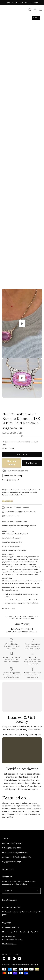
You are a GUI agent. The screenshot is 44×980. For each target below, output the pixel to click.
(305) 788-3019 (8, 936)
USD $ (17, 954)
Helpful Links (8, 869)
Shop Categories (9, 899)
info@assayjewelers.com (12, 939)
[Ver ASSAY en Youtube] (19, 958)
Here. (36, 574)
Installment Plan (8, 554)
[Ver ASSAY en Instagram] (4, 958)
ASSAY (6, 838)
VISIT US (6, 923)
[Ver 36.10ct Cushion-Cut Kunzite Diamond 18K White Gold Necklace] (22, 323)
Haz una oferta (11, 463)
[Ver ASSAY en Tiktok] (9, 958)
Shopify (35, 964)
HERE (9, 912)
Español (4, 954)
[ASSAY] (12, 9)
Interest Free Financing (12, 476)
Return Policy (7, 578)
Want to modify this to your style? (14, 521)
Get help (8, 659)
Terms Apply (36, 648)
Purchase (22, 454)
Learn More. (34, 677)
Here (13, 609)
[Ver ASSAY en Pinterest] (14, 958)
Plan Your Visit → (9, 944)
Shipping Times (8, 531)
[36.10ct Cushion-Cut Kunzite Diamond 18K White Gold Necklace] (7, 404)
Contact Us (32, 463)
